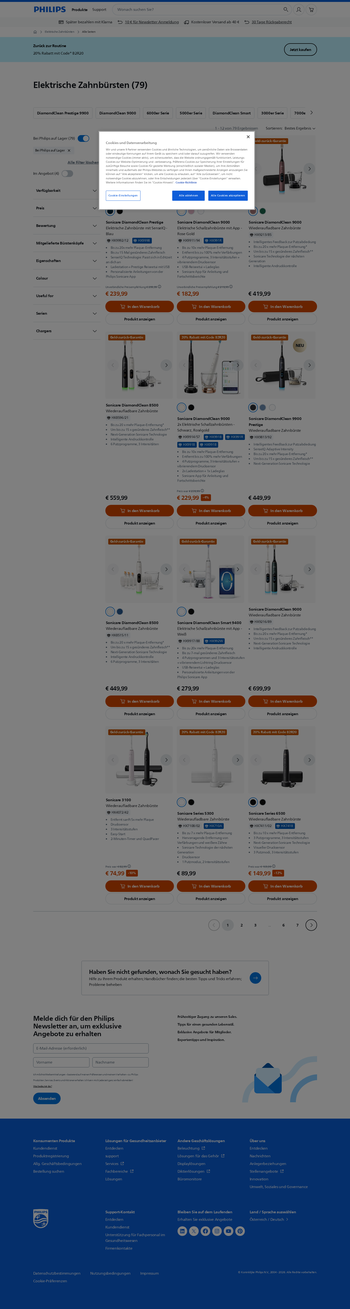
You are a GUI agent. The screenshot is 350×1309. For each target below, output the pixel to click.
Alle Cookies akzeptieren (228, 195)
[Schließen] (248, 137)
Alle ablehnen (188, 195)
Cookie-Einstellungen (123, 195)
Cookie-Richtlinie (186, 182)
